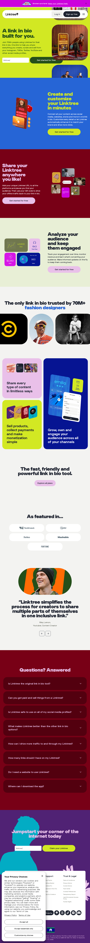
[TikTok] (67, 912)
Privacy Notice (67, 883)
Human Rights (67, 901)
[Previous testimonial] (42, 633)
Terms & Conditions (69, 880)
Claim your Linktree (59, 848)
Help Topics (48, 880)
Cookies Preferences (69, 891)
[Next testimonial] (48, 633)
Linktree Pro (48, 886)
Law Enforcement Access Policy (70, 898)
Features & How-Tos (51, 888)
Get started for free (46, 60)
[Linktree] (56, 912)
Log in (57, 14)
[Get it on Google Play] (48, 912)
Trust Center (66, 888)
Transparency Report (69, 894)
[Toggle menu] (83, 14)
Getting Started (49, 883)
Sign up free (71, 14)
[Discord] (78, 912)
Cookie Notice (67, 886)
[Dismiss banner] (86, 3)
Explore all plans (45, 483)
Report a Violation (50, 894)
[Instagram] (73, 912)
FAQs (46, 891)
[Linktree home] (12, 14)
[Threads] (62, 912)
